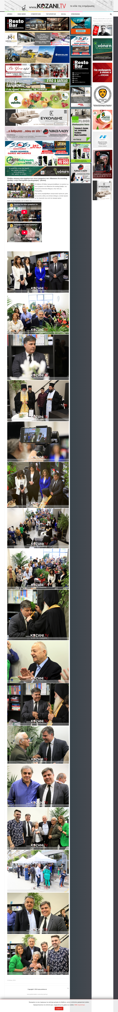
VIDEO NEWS (21, 14)
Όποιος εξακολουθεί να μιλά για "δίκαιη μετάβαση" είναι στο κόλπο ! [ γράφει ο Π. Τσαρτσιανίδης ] (102, 21)
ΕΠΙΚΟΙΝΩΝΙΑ (75, 14)
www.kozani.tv (36, 200)
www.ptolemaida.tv (32, 994)
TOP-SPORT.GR (51, 14)
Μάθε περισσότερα (79, 1005)
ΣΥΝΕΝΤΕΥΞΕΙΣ (36, 14)
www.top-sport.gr (43, 994)
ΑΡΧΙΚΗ (9, 14)
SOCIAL (63, 14)
